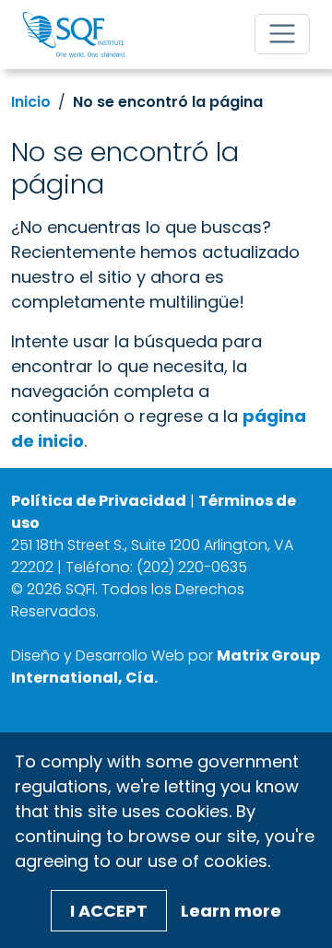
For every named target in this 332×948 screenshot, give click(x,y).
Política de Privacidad (98, 500)
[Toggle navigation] (282, 34)
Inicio (31, 101)
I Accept (109, 910)
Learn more (231, 910)
